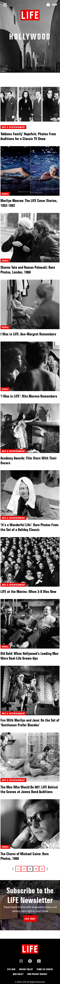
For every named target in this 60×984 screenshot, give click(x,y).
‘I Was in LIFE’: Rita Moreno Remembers (28, 396)
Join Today (30, 918)
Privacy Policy (26, 969)
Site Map (11, 969)
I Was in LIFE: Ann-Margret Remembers (28, 334)
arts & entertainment (13, 127)
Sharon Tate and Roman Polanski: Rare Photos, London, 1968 (27, 269)
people (5, 193)
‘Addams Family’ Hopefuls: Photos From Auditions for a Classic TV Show (28, 136)
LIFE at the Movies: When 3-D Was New (28, 591)
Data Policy (18, 974)
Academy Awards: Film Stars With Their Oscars (28, 460)
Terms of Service (45, 969)
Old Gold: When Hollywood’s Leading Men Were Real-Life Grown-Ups (29, 656)
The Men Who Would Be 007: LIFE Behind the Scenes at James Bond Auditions (29, 789)
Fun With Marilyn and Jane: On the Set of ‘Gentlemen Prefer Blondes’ (29, 722)
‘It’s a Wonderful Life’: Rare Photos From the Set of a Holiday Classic (29, 527)
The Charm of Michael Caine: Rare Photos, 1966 (24, 856)
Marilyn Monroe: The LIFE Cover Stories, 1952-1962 (28, 203)
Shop (54, 4)
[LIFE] (30, 15)
